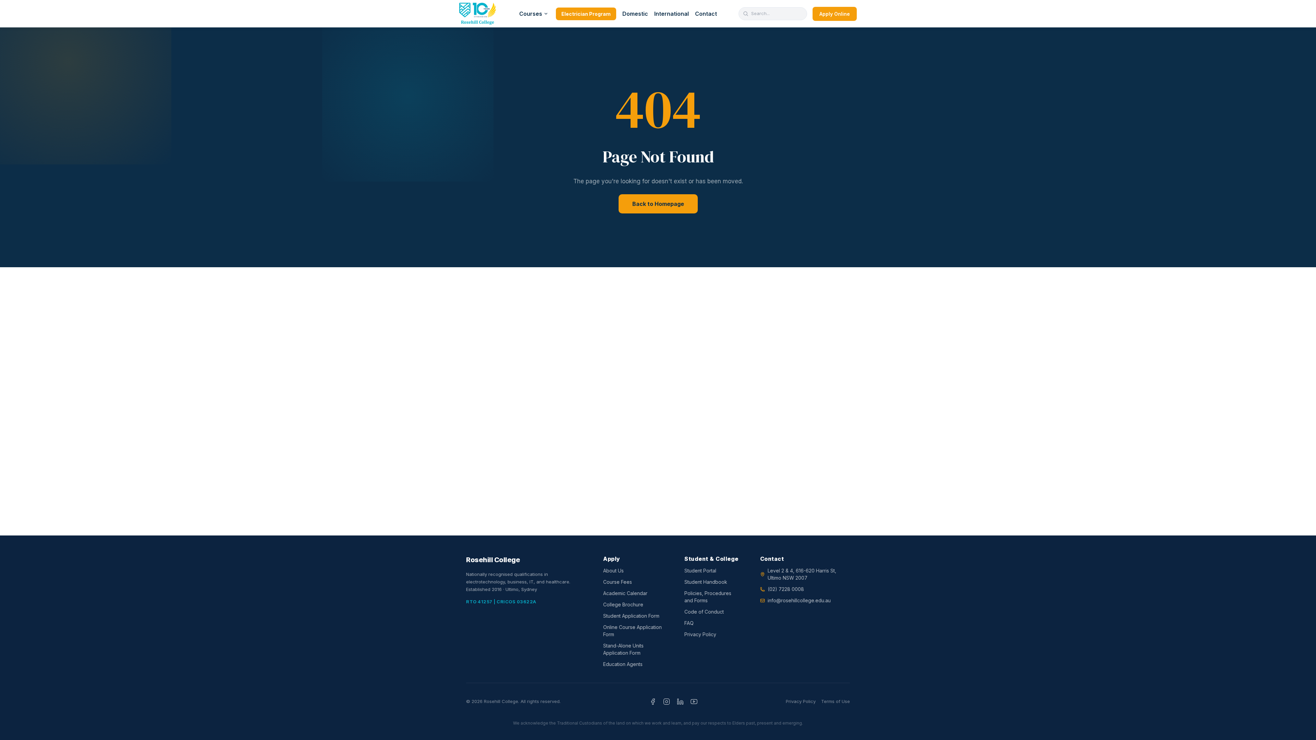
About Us (613, 571)
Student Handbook (705, 582)
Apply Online (834, 14)
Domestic (635, 13)
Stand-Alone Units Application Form (623, 649)
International (671, 13)
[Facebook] (652, 701)
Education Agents (623, 664)
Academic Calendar (625, 593)
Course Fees (617, 582)
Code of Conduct (704, 612)
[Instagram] (666, 701)
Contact (706, 13)
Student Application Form (631, 616)
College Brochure (623, 604)
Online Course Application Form (632, 630)
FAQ (689, 623)
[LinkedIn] (680, 701)
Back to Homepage (658, 203)
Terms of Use (835, 701)
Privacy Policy (700, 634)
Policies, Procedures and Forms (707, 596)
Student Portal (700, 571)
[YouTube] (694, 701)
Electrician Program (586, 14)
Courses (530, 13)
